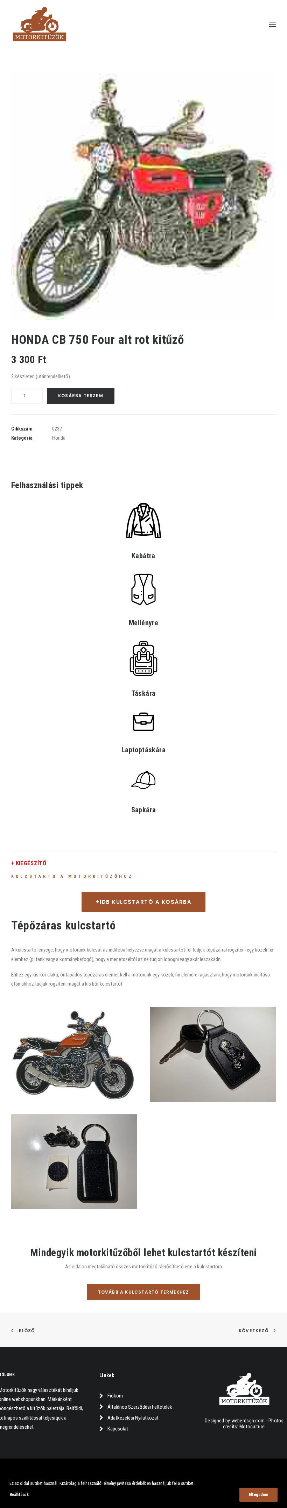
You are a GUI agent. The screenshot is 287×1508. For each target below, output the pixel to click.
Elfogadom (258, 1494)
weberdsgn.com (248, 1420)
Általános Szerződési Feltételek (139, 1407)
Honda (58, 438)
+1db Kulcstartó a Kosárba (144, 902)
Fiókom (115, 1396)
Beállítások (19, 1494)
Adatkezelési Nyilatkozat (133, 1418)
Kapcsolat (117, 1429)
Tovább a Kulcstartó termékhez (143, 1292)
